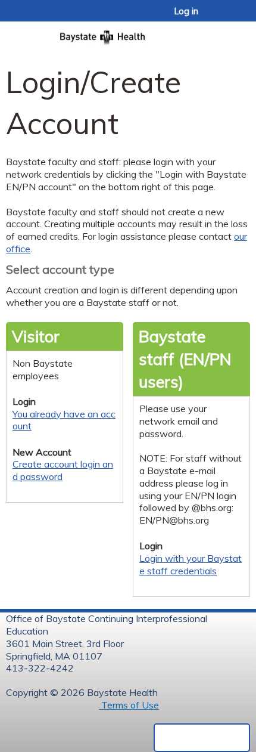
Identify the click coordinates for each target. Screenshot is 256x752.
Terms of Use (129, 705)
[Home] (128, 33)
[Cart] (221, 17)
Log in (186, 11)
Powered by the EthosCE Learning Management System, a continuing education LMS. (202, 737)
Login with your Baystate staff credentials (190, 564)
